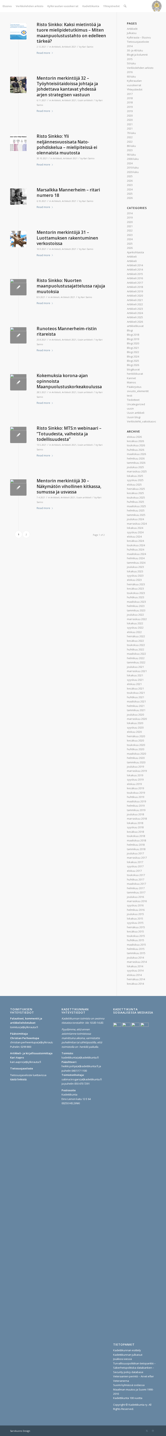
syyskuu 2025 (135, 480)
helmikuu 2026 (136, 458)
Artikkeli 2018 (135, 287)
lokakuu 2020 (135, 723)
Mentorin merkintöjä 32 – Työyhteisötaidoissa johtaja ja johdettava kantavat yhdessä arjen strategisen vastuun (67, 86)
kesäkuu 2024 (135, 541)
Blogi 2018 (133, 334)
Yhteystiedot (134, 89)
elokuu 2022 (134, 632)
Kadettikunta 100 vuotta (127, 1398)
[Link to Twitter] (147, 1431)
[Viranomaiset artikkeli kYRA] (18, 85)
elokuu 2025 (134, 484)
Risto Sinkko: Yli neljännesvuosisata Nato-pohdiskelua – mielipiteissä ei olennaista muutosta (67, 144)
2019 (130, 107)
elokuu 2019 (134, 784)
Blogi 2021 (133, 348)
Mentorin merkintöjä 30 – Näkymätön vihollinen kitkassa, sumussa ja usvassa (69, 486)
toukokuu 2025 (136, 497)
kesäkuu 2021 (135, 688)
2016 (130, 72)
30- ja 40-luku (135, 50)
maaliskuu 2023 (136, 601)
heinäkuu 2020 (136, 736)
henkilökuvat (135, 373)
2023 (130, 150)
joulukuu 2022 (135, 614)
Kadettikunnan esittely (127, 1350)
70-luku (131, 133)
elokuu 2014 (134, 975)
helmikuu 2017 (136, 888)
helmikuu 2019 (136, 805)
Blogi (130, 330)
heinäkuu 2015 (136, 927)
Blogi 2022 (133, 352)
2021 (130, 124)
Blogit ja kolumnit (137, 54)
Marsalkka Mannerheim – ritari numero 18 (68, 192)
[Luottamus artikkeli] (18, 239)
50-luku (131, 63)
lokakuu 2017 (135, 862)
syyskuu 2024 (135, 532)
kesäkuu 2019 (135, 788)
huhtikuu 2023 (135, 597)
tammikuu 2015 (136, 953)
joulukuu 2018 (135, 814)
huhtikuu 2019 (135, 797)
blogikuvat (133, 369)
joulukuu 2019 (135, 766)
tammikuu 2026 (136, 463)
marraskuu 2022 (137, 619)
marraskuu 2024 (137, 523)
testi (129, 395)
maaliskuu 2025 (136, 506)
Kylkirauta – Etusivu (139, 37)
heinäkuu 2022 (136, 636)
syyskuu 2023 (135, 575)
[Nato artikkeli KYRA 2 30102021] (18, 143)
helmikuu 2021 (136, 706)
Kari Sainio (87, 46)
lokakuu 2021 (135, 675)
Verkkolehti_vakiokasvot (142, 421)
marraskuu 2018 (137, 818)
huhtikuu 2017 (135, 879)
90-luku (131, 154)
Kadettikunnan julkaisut (127, 1354)
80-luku (131, 146)
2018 (130, 98)
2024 (130, 163)
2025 (130, 176)
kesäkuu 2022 (135, 641)
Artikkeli (56, 46)
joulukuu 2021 (135, 667)
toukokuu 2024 (136, 545)
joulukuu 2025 (135, 467)
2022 (130, 137)
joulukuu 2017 (135, 853)
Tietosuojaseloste (138, 41)
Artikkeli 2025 (135, 317)
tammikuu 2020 (136, 762)
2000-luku (133, 159)
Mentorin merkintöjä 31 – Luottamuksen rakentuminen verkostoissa (67, 237)
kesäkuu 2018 (135, 832)
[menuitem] (7, 6)
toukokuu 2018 (136, 836)
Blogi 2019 (133, 339)
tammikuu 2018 (136, 849)
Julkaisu (131, 33)
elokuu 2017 (134, 871)
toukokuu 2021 (136, 693)
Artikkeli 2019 (135, 291)
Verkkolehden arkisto (140, 68)
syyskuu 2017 (135, 866)
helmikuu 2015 (136, 949)
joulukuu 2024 (135, 519)
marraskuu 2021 (137, 671)
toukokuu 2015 (136, 936)
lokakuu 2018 (135, 823)
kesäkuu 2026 (135, 441)
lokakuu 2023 (135, 571)
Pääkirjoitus (134, 387)
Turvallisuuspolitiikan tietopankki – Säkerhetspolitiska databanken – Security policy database (134, 1368)
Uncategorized (136, 404)
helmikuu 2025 (136, 510)
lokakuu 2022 (135, 623)
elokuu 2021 (134, 684)
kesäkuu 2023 (135, 588)
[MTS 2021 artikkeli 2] (18, 31)
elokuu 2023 (134, 580)
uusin (130, 408)
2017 (130, 94)
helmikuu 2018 (136, 844)
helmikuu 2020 (136, 758)
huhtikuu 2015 (135, 940)
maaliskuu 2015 (136, 944)
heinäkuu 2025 (136, 489)
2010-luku (133, 167)
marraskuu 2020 (137, 719)
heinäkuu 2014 (136, 979)
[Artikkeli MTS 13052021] (18, 435)
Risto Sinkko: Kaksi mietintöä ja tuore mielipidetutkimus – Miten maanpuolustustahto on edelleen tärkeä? (71, 33)
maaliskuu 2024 (136, 554)
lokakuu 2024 (135, 528)
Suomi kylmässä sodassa (129, 1385)
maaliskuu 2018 (136, 840)
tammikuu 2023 (136, 610)
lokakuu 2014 (135, 966)
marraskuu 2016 (137, 901)
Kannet (131, 378)
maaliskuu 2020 (136, 753)
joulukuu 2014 (135, 957)
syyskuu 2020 (135, 727)
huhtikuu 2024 (135, 549)
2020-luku (133, 172)
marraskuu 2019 (137, 771)
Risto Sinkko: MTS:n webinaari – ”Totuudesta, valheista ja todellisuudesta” (69, 433)
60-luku (131, 76)
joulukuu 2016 (135, 897)
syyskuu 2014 (135, 970)
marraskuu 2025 (137, 471)
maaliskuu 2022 (136, 653)
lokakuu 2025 (135, 476)
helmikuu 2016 (136, 910)
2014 (130, 46)
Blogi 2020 (133, 343)
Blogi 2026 (133, 365)
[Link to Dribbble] (153, 1431)
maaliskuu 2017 (136, 884)
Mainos (131, 382)
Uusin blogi (133, 417)
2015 (130, 59)
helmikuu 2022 (136, 658)
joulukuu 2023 (135, 567)
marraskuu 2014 (137, 962)
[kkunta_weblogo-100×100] (157, 6)
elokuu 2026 (134, 437)
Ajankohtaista (135, 252)
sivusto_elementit (138, 391)
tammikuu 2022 (136, 662)
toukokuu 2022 (136, 645)
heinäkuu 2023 (136, 584)
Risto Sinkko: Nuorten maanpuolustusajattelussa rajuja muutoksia (71, 286)
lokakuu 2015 (135, 918)
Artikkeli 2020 (135, 295)
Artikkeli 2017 (135, 282)
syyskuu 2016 (135, 905)
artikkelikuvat (135, 326)
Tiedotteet (133, 400)
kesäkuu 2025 (135, 493)
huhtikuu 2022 (135, 649)
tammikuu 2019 (136, 810)
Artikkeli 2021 (69, 46)
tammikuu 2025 (136, 515)
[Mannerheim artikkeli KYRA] (18, 196)
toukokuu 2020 (136, 745)
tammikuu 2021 (136, 710)
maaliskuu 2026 (136, 454)
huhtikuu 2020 (135, 749)
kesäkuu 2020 (135, 740)
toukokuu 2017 (136, 875)
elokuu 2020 (134, 732)
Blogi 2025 (133, 361)
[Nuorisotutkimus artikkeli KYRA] (18, 287)
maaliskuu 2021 (136, 701)
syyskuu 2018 (135, 827)
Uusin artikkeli (85, 100)
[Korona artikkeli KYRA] (18, 487)
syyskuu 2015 (135, 923)
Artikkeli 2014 (135, 265)
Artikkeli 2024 (135, 313)
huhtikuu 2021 (135, 697)
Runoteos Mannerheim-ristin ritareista (67, 331)
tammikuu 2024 (136, 562)
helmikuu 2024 (136, 558)
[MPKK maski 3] (18, 382)
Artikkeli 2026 (135, 321)
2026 (130, 180)
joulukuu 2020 (135, 714)
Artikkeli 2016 (135, 278)
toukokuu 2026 (136, 445)
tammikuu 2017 (136, 892)
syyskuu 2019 (135, 779)
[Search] (125, 6)
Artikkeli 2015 (135, 274)
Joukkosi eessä (122, 1359)
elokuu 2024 (134, 536)
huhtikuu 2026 (135, 450)
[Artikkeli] (18, 335)
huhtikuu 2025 (135, 502)
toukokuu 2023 (136, 593)
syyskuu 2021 (135, 680)
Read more (43, 53)
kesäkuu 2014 (135, 983)
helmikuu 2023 (136, 606)
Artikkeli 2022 (135, 304)
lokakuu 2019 (135, 775)
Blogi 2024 (133, 356)
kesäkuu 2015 (135, 931)
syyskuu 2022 (135, 627)
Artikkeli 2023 (135, 309)
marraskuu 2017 (137, 857)
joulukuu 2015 (135, 914)
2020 (130, 115)
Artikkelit (132, 29)
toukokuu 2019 (136, 792)
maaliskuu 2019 (136, 801)
